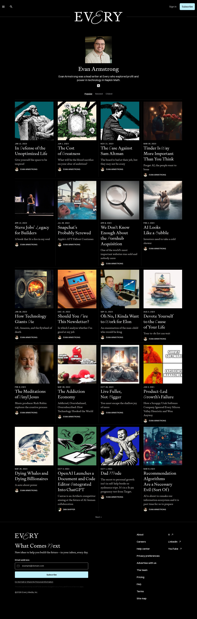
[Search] (11, 6)
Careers (141, 541)
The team (142, 570)
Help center (143, 548)
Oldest (109, 93)
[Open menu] (3, 7)
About (140, 534)
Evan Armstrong (28, 169)
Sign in (172, 6)
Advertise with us (146, 562)
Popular (88, 93)
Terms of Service (73, 587)
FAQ (139, 584)
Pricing (140, 577)
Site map (141, 598)
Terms (140, 591)
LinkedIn (172, 541)
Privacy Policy (58, 587)
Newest (99, 93)
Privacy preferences (148, 555)
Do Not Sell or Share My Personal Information (34, 582)
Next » (98, 517)
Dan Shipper (69, 509)
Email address (22, 560)
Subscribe (187, 6)
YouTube (173, 548)
